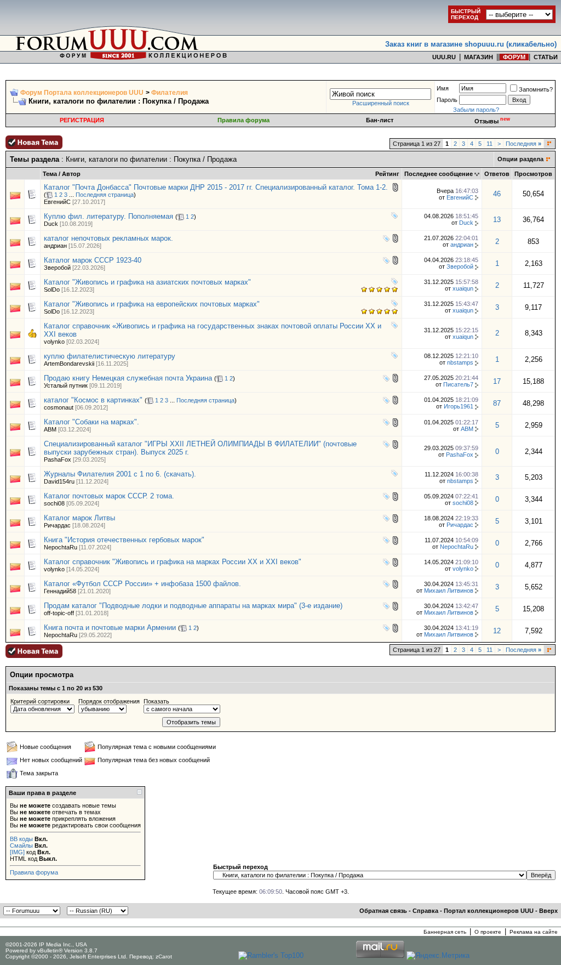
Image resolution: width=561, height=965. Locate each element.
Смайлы (21, 845)
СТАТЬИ (545, 57)
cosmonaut (58, 407)
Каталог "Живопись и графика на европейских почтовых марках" (152, 304)
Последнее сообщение (438, 174)
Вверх (548, 910)
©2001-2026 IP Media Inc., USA (46, 944)
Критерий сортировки (40, 701)
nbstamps (460, 362)
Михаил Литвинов (448, 590)
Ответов (497, 174)
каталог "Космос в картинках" (93, 400)
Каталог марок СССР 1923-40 (92, 260)
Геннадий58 (60, 591)
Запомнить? (536, 89)
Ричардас (57, 525)
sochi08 (54, 503)
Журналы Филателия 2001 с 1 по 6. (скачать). (120, 474)
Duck (51, 223)
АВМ (50, 429)
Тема (50, 174)
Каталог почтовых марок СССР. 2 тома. (109, 496)
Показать (156, 701)
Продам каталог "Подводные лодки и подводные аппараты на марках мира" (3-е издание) (193, 605)
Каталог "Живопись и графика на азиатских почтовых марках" (147, 282)
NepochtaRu (60, 547)
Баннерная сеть (445, 932)
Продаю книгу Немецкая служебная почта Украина (128, 378)
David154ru (59, 481)
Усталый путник (66, 385)
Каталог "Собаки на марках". (91, 422)
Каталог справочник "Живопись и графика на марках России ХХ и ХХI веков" (172, 562)
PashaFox (57, 459)
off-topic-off (59, 613)
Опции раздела (520, 159)
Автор (71, 174)
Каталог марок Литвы (79, 518)
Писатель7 (458, 384)
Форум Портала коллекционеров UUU (82, 92)
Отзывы (492, 121)
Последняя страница (105, 194)
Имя (443, 88)
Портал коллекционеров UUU (489, 910)
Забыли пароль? (476, 109)
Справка (425, 910)
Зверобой (57, 267)
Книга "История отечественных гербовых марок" (124, 540)
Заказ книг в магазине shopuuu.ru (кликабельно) (471, 44)
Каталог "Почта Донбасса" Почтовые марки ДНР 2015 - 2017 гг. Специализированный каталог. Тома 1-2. (216, 187)
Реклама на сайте (533, 932)
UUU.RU (444, 57)
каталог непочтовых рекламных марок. (108, 238)
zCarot (164, 956)
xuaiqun (463, 288)
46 (497, 194)
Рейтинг (387, 174)
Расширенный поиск (380, 103)
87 (497, 403)
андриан (55, 245)
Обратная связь (383, 910)
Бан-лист (379, 120)
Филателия (169, 92)
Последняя (523, 143)
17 (497, 381)
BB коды (21, 839)
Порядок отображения (109, 701)
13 (497, 219)
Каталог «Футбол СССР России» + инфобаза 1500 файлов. (142, 584)
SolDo (52, 289)
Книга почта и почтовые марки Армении (110, 627)
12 (497, 631)
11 (489, 143)
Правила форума (243, 120)
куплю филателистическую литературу (109, 356)
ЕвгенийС (57, 201)
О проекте (488, 932)
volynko (54, 341)
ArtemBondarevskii (69, 363)
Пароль (447, 99)
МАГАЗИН (478, 57)
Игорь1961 (458, 406)
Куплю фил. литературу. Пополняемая (108, 216)
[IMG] (17, 852)
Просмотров (533, 174)
